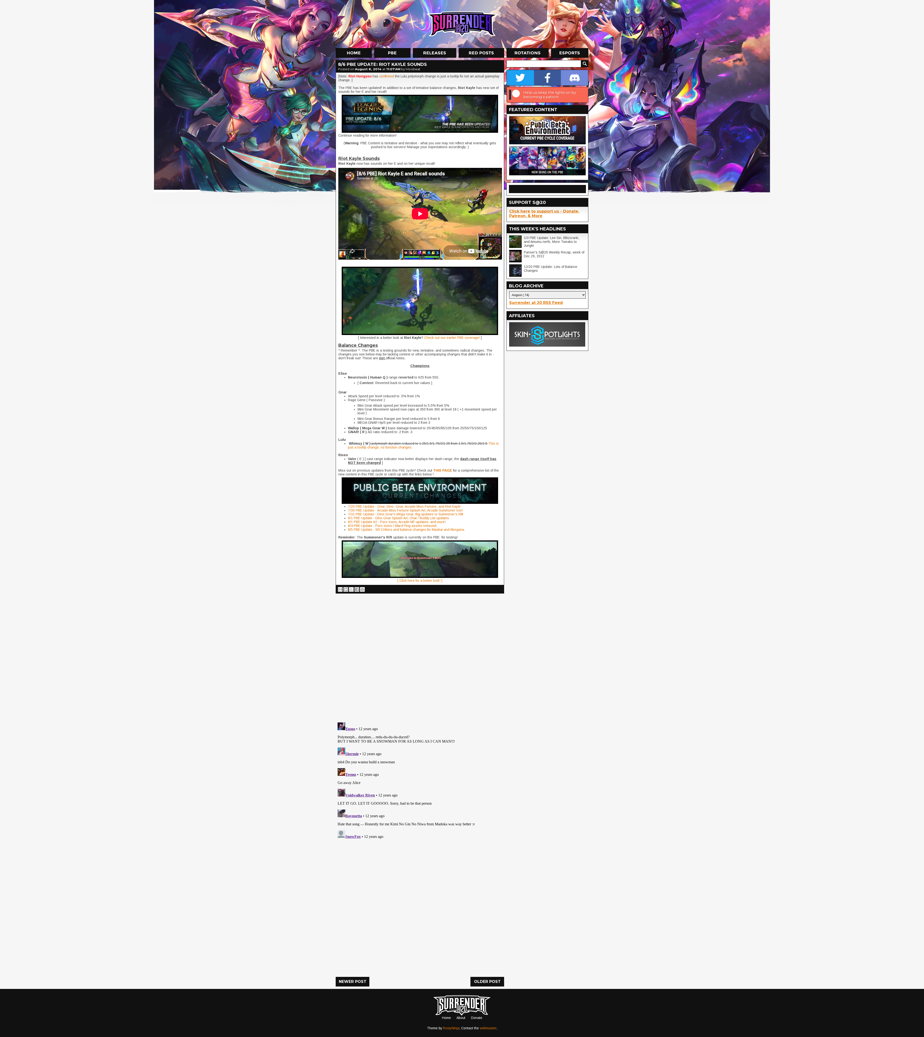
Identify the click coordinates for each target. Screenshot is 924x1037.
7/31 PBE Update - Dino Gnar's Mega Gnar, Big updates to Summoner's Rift (405, 514)
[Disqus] (420, 781)
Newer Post (352, 981)
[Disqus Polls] (419, 656)
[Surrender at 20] (462, 24)
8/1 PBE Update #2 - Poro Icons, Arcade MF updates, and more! (397, 522)
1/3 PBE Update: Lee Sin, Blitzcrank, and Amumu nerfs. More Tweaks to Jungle (551, 241)
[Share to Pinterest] (362, 589)
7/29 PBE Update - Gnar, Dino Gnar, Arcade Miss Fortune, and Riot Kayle (404, 506)
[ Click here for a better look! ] (420, 580)
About (460, 1018)
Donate (476, 1018)
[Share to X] (351, 589)
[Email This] (340, 589)
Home (446, 1018)
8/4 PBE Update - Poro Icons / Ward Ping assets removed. (392, 526)
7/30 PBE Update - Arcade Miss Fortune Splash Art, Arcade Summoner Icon (405, 510)
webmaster (488, 1028)
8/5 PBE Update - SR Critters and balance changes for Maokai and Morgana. (406, 529)
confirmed (387, 76)
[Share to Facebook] (356, 589)
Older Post (487, 981)
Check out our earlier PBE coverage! (452, 338)
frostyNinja (451, 1028)
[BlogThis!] (345, 589)
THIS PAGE (442, 470)
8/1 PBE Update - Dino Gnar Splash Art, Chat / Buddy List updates (398, 518)
